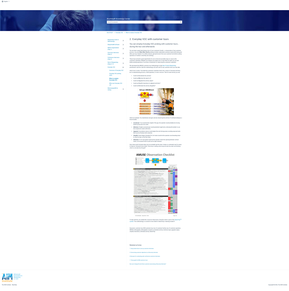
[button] (123, 39)
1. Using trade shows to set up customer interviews (142, 248)
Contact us (283, 6)
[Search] (180, 22)
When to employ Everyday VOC (134, 32)
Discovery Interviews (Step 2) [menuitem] (113, 53)
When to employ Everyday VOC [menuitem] (113, 79)
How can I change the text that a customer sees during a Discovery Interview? (148, 264)
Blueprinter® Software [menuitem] (113, 44)
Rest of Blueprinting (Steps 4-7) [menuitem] (113, 63)
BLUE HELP (110, 32)
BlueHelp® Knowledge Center (118, 19)
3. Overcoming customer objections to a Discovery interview (144, 252)
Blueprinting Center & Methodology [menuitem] (113, 40)
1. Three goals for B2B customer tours (139, 260)
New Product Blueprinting (169, 65)
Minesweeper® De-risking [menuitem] (113, 88)
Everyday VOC (119, 32)
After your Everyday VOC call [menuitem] (115, 84)
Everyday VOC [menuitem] (111, 67)
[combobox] (143, 22)
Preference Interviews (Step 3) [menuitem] (113, 58)
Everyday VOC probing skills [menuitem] (115, 74)
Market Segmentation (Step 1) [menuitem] (113, 48)
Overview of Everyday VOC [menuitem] (116, 70)
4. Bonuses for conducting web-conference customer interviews (145, 256)
